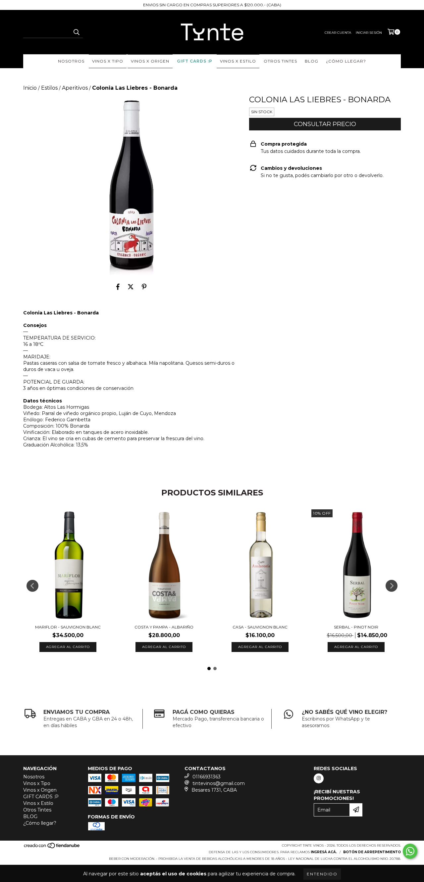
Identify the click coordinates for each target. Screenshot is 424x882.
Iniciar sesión (369, 32)
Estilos (49, 88)
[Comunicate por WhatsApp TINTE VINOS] (410, 851)
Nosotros (71, 61)
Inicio (30, 88)
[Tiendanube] (52, 847)
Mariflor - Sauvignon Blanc (68, 627)
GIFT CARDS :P (194, 61)
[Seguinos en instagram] (319, 778)
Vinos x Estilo (238, 61)
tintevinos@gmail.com (218, 783)
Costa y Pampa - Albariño (163, 627)
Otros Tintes (280, 61)
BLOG (311, 61)
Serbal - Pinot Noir (356, 627)
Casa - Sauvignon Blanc (260, 627)
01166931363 (206, 777)
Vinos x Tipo (107, 61)
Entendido (322, 873)
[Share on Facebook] (118, 286)
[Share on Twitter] (131, 286)
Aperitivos (75, 88)
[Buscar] (76, 32)
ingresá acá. (324, 852)
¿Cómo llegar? (346, 61)
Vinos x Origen (150, 61)
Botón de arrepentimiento (372, 852)
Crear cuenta (338, 32)
